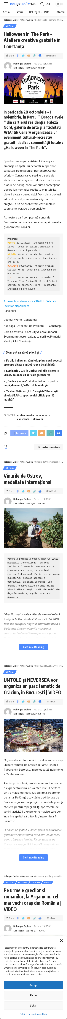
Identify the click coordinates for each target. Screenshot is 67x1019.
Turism (35, 882)
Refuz (33, 995)
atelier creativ (25, 415)
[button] (61, 940)
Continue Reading (33, 647)
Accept (33, 985)
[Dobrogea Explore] (24, 4)
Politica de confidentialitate (33, 1014)
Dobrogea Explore (22, 63)
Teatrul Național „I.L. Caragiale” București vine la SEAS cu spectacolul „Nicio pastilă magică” (31, 395)
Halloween (37, 419)
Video (47, 882)
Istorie (22, 882)
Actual (10, 26)
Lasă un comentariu (51, 447)
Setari (33, 1005)
